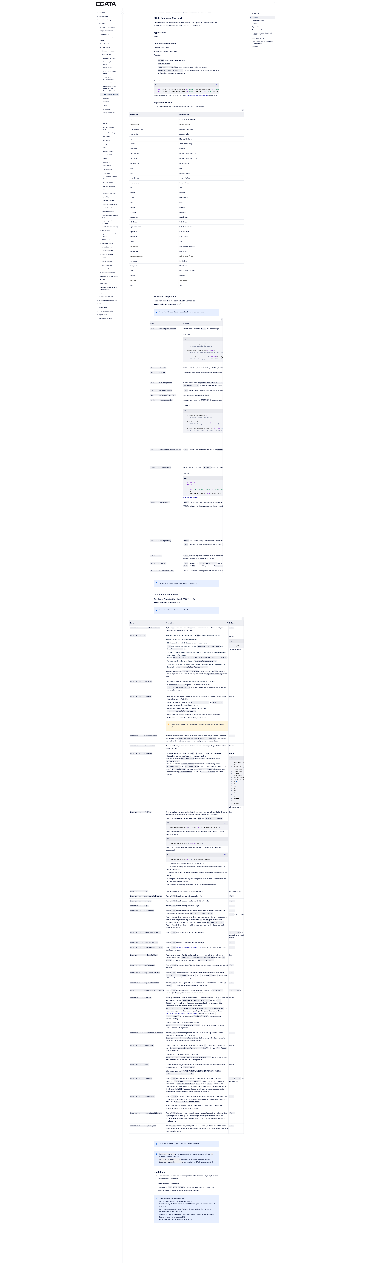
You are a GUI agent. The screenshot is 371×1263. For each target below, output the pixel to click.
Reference (101, 304)
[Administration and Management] (97, 300)
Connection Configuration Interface (107, 39)
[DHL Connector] (100, 47)
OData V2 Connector (107, 250)
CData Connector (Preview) (110, 94)
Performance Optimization (106, 311)
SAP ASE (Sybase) (108, 182)
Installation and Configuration (107, 20)
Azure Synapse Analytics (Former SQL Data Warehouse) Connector (109, 89)
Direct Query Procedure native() (109, 63)
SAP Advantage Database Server (110, 178)
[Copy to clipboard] (153, 32)
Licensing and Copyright (105, 318)
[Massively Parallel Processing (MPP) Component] (99, 287)
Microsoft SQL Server (109, 155)
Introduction (102, 12)
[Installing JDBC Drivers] (102, 58)
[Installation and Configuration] (97, 20)
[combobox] (261, 4)
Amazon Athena (107, 68)
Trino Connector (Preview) (110, 204)
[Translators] (99, 280)
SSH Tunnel (103, 283)
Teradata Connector (108, 200)
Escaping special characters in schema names (181, 1013)
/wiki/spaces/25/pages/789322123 (188, 947)
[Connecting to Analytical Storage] (99, 276)
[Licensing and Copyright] (97, 318)
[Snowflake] (102, 197)
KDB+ (104, 147)
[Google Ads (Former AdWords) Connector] (100, 215)
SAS (104, 190)
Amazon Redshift (107, 83)
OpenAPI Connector (107, 261)
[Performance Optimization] (97, 311)
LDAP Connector (106, 240)
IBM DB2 (105, 123)
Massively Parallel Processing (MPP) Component (108, 288)
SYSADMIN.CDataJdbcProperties (196, 95)
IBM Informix (106, 136)
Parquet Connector (107, 265)
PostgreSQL (106, 173)
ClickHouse (106, 98)
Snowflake (106, 197)
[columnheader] (154, 114)
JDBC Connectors (106, 54)
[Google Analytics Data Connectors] (100, 221)
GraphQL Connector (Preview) (110, 226)
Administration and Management (108, 300)
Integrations (102, 293)
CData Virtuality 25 (159, 12)
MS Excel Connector (107, 247)
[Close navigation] (122, 12)
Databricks (106, 102)
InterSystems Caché (108, 144)
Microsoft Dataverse (108, 151)
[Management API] (97, 307)
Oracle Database (107, 166)
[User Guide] (97, 23)
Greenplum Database (109, 112)
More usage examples (190, 497)
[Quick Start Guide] (97, 16)
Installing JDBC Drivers (109, 58)
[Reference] (97, 304)
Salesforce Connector (108, 269)
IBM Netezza (106, 140)
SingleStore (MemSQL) (109, 193)
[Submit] (250, 3)
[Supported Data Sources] (99, 31)
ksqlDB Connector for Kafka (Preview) (109, 235)
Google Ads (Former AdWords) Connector (110, 216)
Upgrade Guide (103, 314)
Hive (104, 120)
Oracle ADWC (106, 162)
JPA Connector (106, 230)
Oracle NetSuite (107, 169)
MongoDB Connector (107, 243)
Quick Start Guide (103, 16)
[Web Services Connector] (100, 272)
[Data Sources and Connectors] (97, 27)
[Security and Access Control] (97, 296)
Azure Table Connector (108, 211)
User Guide (102, 23)
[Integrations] (97, 293)
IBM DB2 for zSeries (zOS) (110, 133)
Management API (103, 307)
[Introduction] (97, 12)
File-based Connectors (108, 51)
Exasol (105, 105)
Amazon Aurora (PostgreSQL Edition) (108, 78)
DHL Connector (106, 47)
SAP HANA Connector (109, 186)
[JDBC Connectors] (100, 55)
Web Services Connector (108, 272)
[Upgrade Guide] (97, 315)
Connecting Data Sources (107, 44)
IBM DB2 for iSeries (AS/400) (108, 128)
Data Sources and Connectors (107, 27)
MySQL (105, 158)
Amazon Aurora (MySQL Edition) (109, 72)
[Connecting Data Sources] (99, 44)
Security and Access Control (106, 296)
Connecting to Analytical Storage (109, 276)
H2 (104, 116)
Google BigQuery (107, 109)
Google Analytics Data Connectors (108, 222)
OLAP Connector (106, 258)
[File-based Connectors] (100, 51)
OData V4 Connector (107, 254)
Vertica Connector (108, 208)
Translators (103, 280)
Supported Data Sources (107, 30)
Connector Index (104, 34)
